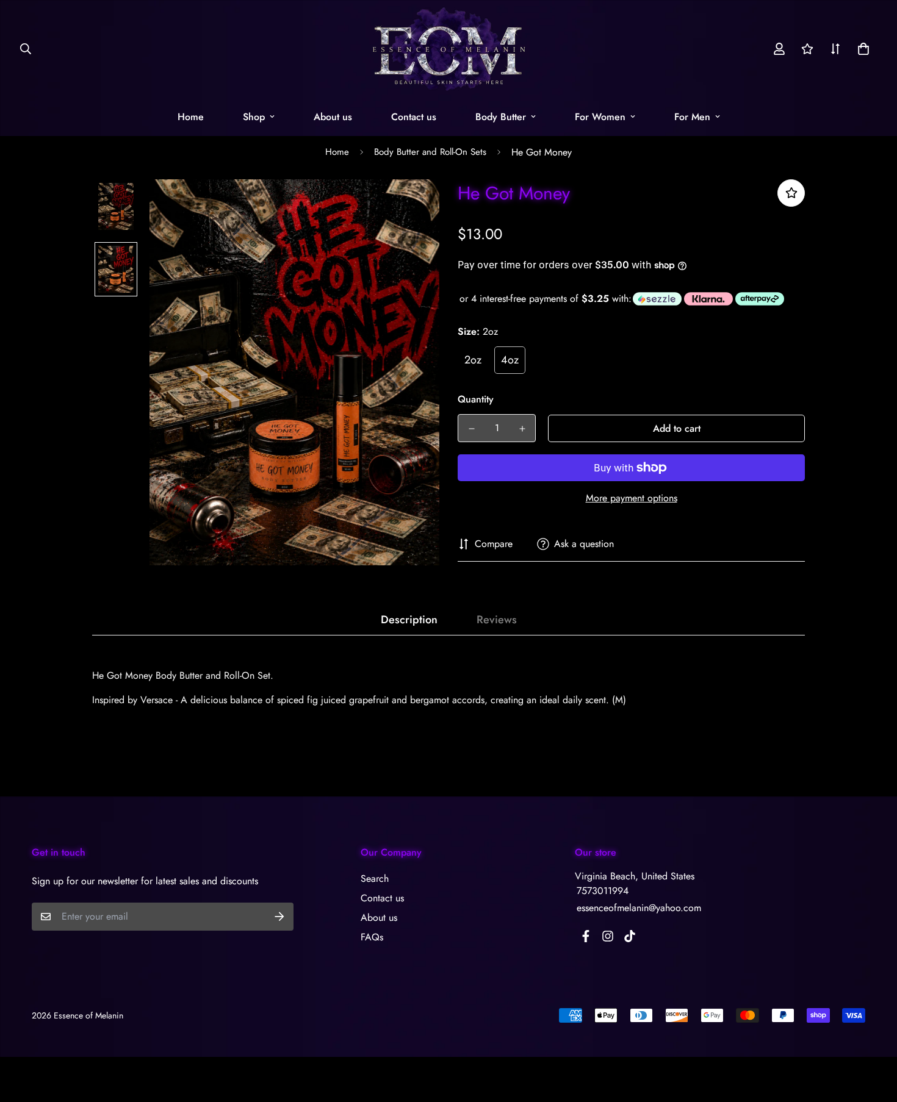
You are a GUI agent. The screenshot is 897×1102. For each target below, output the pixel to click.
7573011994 (603, 891)
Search (375, 878)
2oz (472, 360)
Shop (254, 117)
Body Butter (500, 117)
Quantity (476, 399)
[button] (861, 49)
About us (333, 117)
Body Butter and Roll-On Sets (430, 152)
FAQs (372, 937)
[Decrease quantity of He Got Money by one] (471, 429)
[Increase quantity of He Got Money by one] (522, 429)
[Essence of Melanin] (449, 49)
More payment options (631, 498)
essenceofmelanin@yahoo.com (639, 908)
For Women (600, 117)
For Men (692, 117)
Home (191, 117)
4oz (510, 360)
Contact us (413, 117)
